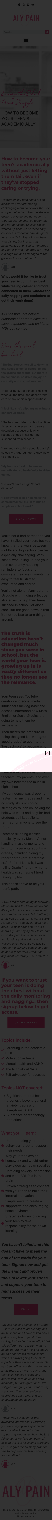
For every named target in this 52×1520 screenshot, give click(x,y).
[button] (47, 753)
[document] (26, 760)
